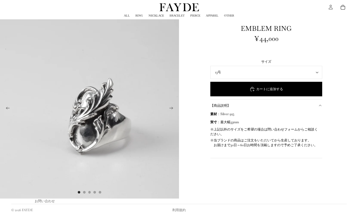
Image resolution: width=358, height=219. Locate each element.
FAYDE (27, 210)
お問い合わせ (45, 201)
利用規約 (179, 210)
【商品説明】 (220, 105)
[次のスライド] (173, 109)
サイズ (266, 61)
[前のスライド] (6, 109)
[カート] (343, 7)
